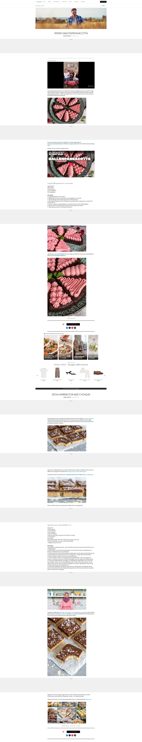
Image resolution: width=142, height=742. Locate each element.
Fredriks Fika (40, 6)
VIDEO (70, 1)
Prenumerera (103, 1)
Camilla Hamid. (90, 474)
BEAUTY (49, 1)
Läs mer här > (77, 388)
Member (83, 1)
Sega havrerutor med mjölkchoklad (77, 471)
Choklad (78, 725)
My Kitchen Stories (88, 418)
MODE (44, 1)
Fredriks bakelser (67, 397)
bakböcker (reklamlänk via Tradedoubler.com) (71, 612)
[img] (64, 324)
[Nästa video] (97, 346)
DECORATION (57, 1)
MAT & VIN (64, 1)
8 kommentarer (73, 731)
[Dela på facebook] (67, 327)
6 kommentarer (73, 324)
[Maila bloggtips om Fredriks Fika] (75, 327)
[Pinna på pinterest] (72, 327)
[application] (71, 75)
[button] (51, 347)
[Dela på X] (70, 327)
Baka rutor (88, 699)
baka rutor (72, 725)
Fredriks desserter (67, 36)
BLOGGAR (76, 1)
